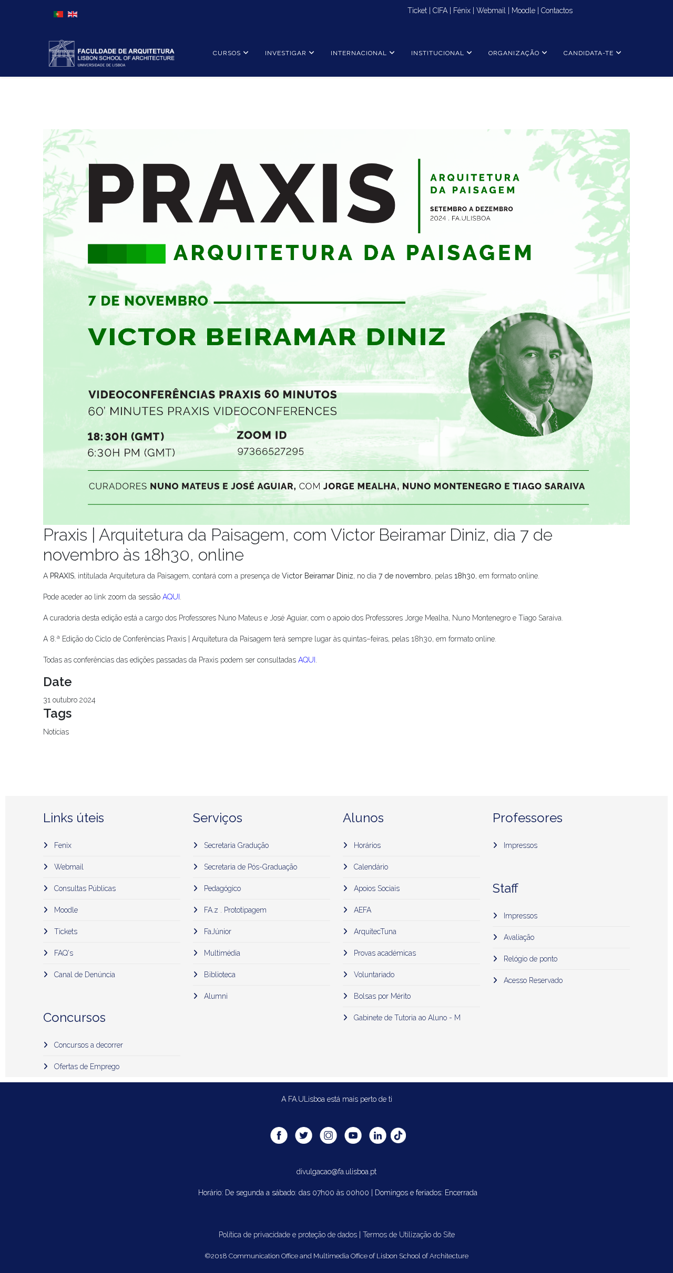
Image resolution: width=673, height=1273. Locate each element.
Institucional (437, 53)
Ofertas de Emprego (85, 1066)
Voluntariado (373, 974)
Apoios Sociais (376, 888)
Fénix (462, 10)
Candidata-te (589, 53)
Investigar (286, 53)
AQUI (171, 597)
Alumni (215, 996)
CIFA (440, 10)
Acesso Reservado (532, 980)
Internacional (359, 53)
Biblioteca (219, 974)
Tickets (64, 931)
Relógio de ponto (529, 959)
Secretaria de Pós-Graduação (249, 867)
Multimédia (221, 953)
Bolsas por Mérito (381, 996)
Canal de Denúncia (83, 974)
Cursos (227, 53)
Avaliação (518, 937)
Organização (513, 53)
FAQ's (62, 953)
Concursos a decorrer (87, 1045)
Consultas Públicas (84, 888)
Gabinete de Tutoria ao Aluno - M (406, 1017)
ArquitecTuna (374, 931)
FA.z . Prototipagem (234, 910)
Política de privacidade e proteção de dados (288, 1234)
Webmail (491, 10)
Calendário (370, 867)
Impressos (519, 845)
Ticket (416, 10)
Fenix (62, 845)
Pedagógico (221, 888)
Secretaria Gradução (235, 845)
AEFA (361, 910)
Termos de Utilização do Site (409, 1234)
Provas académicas (384, 953)
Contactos (557, 10)
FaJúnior (216, 931)
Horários (366, 845)
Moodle (523, 10)
